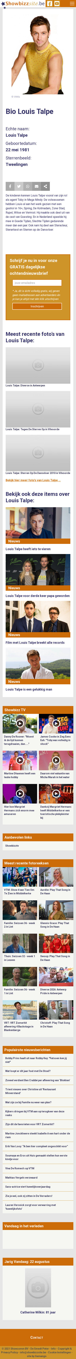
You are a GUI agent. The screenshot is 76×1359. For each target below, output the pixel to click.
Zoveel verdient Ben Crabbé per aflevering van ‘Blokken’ (37, 1080)
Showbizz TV (14, 710)
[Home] (23, 3)
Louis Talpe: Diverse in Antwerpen (25, 385)
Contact (36, 1337)
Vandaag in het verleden (23, 1226)
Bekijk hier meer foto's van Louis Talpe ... (33, 480)
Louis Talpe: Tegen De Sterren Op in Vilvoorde (32, 429)
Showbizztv (12, 845)
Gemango (40, 1356)
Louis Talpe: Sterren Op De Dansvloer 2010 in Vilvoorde (38, 473)
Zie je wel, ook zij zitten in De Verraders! (28, 1196)
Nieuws (14, 541)
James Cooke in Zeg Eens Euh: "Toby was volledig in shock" (55, 740)
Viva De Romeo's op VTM (19, 1168)
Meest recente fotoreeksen (26, 863)
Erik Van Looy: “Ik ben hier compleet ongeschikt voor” (36, 1146)
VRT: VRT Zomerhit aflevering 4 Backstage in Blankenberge (18, 1026)
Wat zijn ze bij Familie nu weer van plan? (28, 1102)
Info (53, 1348)
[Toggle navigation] (72, 3)
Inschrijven (37, 306)
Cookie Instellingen (59, 1352)
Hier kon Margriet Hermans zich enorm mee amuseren (19, 810)
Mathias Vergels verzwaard (21, 1177)
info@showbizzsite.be (33, 1352)
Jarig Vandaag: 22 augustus (27, 1262)
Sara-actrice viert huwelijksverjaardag (27, 1186)
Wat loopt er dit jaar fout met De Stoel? (28, 1071)
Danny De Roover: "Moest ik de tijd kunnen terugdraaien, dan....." (19, 740)
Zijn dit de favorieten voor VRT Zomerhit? (29, 1124)
